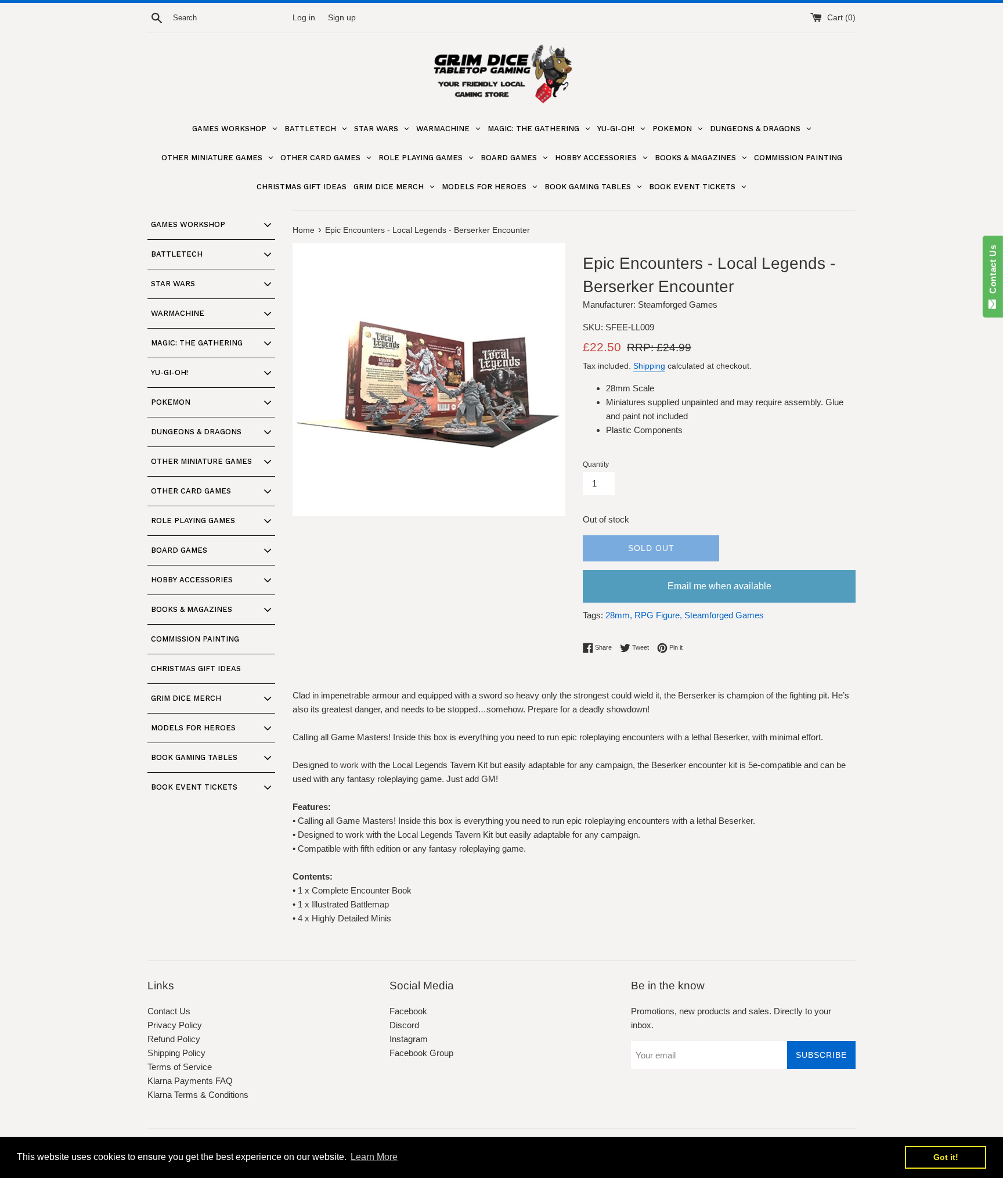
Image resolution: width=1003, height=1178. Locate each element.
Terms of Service (179, 1067)
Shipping (649, 365)
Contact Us (168, 1011)
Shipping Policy (176, 1053)
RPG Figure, (658, 615)
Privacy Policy (174, 1025)
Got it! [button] (945, 1157)
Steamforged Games (724, 615)
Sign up (342, 17)
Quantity (596, 464)
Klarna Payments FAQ (190, 1081)
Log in (304, 17)
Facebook (408, 1011)
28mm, (618, 615)
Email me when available (719, 586)
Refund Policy (173, 1039)
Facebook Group (421, 1053)
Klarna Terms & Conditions (197, 1095)
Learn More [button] (374, 1157)
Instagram (408, 1039)
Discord (404, 1025)
